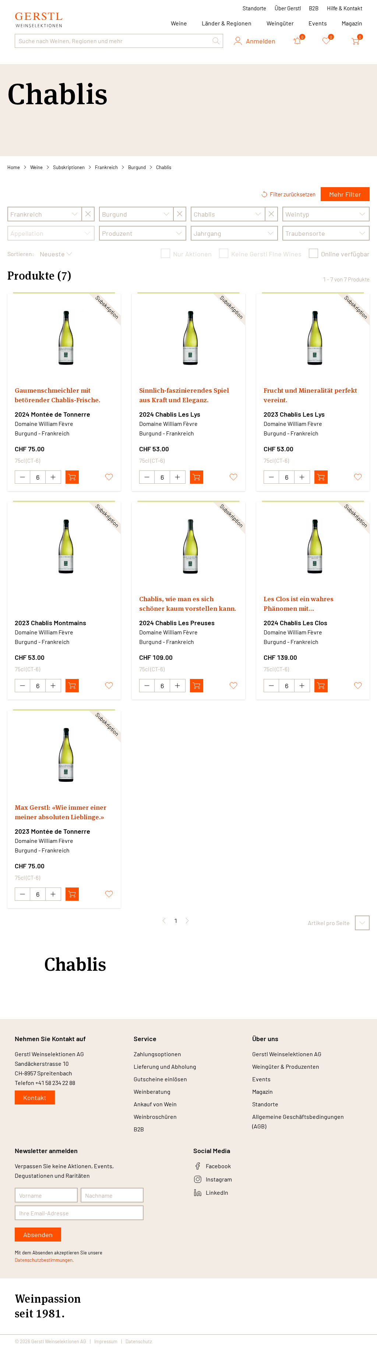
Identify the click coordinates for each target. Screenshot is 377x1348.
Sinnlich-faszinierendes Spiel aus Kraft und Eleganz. (184, 395)
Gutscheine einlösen (160, 1078)
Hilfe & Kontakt (344, 8)
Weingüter (280, 23)
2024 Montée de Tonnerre (52, 414)
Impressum (105, 1341)
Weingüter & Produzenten (285, 1066)
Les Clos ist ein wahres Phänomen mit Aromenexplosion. (299, 604)
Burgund (137, 167)
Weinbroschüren (155, 1116)
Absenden (38, 1234)
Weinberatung (152, 1091)
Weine (36, 167)
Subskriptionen (69, 167)
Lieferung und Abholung (165, 1066)
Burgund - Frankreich (42, 433)
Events (318, 23)
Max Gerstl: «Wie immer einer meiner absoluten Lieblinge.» (60, 812)
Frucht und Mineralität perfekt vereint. (310, 395)
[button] (216, 40)
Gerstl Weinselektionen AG (286, 1053)
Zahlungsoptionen (157, 1053)
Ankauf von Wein (155, 1103)
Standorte (254, 8)
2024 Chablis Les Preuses (177, 623)
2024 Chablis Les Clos (295, 623)
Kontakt (34, 1097)
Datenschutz (139, 1341)
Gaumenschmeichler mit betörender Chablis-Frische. (57, 395)
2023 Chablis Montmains (50, 623)
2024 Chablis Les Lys (169, 414)
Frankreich (106, 167)
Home (13, 167)
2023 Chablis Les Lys (294, 414)
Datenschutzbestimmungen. (44, 1260)
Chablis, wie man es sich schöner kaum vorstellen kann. (187, 604)
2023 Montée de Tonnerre (52, 831)
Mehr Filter (345, 194)
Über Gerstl (288, 8)
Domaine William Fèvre (44, 423)
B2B (313, 8)
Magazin (352, 23)
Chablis (163, 167)
